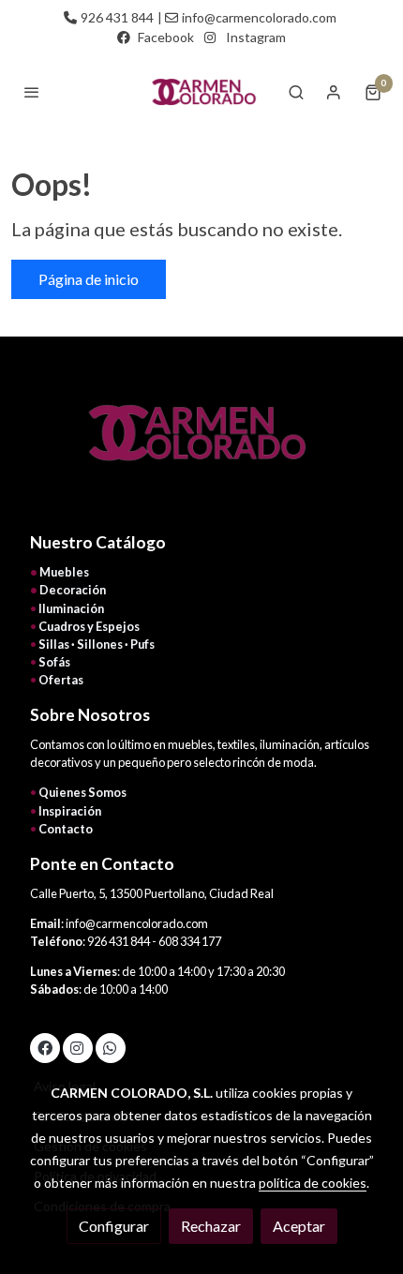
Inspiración (69, 810)
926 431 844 (117, 17)
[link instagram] (77, 1047)
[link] (201, 92)
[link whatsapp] (110, 1047)
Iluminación (71, 608)
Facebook (166, 37)
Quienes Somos (82, 792)
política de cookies (312, 1183)
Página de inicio (88, 279)
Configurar (114, 1226)
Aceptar (299, 1226)
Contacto (65, 828)
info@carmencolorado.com (259, 17)
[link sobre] (201, 444)
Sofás (54, 661)
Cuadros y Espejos (89, 626)
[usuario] (334, 91)
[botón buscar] (296, 91)
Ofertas (60, 679)
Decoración (72, 589)
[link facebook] (45, 1047)
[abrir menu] (32, 91)
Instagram (256, 37)
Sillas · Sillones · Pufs (96, 644)
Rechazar (211, 1226)
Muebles (64, 571)
